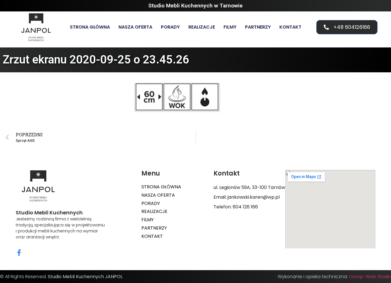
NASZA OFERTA (135, 27)
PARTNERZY (258, 27)
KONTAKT (290, 27)
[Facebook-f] (19, 252)
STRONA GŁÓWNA (90, 27)
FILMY (230, 27)
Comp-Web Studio (370, 276)
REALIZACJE (201, 27)
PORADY (170, 27)
